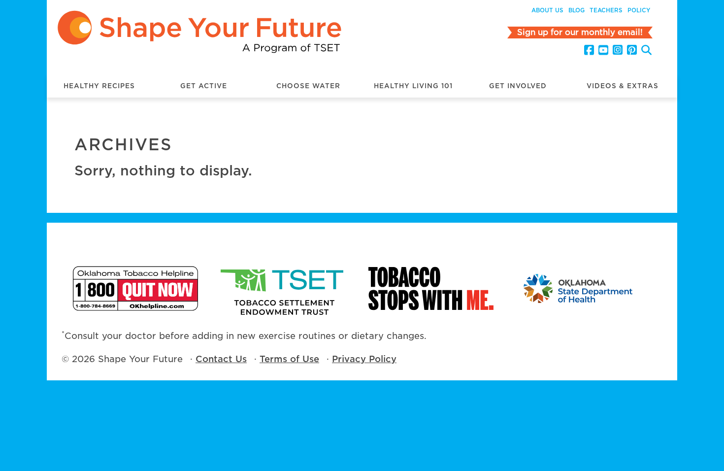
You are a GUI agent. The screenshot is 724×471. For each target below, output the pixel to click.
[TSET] (283, 288)
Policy (638, 10)
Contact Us (221, 359)
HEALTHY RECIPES (99, 86)
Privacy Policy (364, 359)
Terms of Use (289, 359)
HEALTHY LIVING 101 (413, 86)
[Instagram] (618, 50)
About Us (547, 10)
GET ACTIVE (203, 86)
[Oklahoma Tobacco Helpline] (135, 288)
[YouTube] (603, 50)
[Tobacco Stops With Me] (431, 288)
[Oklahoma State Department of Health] (579, 288)
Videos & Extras (622, 86)
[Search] (646, 51)
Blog (576, 10)
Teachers (606, 10)
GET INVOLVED (518, 86)
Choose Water (308, 86)
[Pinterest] (632, 50)
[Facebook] (589, 50)
